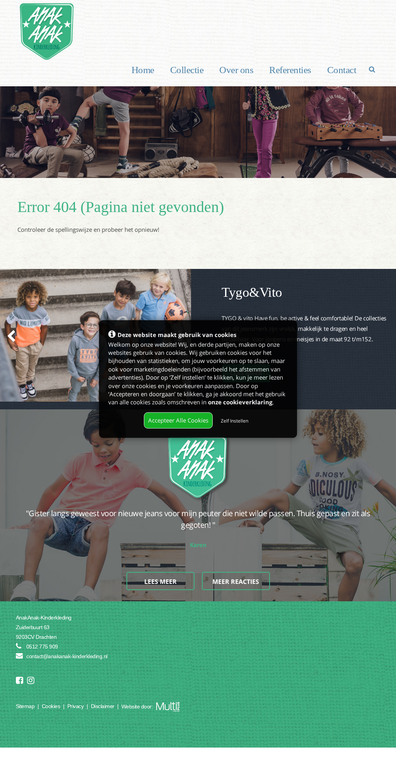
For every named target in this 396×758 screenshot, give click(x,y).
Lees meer (160, 570)
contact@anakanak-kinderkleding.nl (67, 656)
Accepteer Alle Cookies (178, 420)
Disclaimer (102, 706)
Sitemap (25, 706)
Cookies (51, 706)
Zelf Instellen (234, 420)
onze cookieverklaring (240, 402)
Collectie (187, 70)
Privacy (75, 706)
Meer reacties (235, 570)
